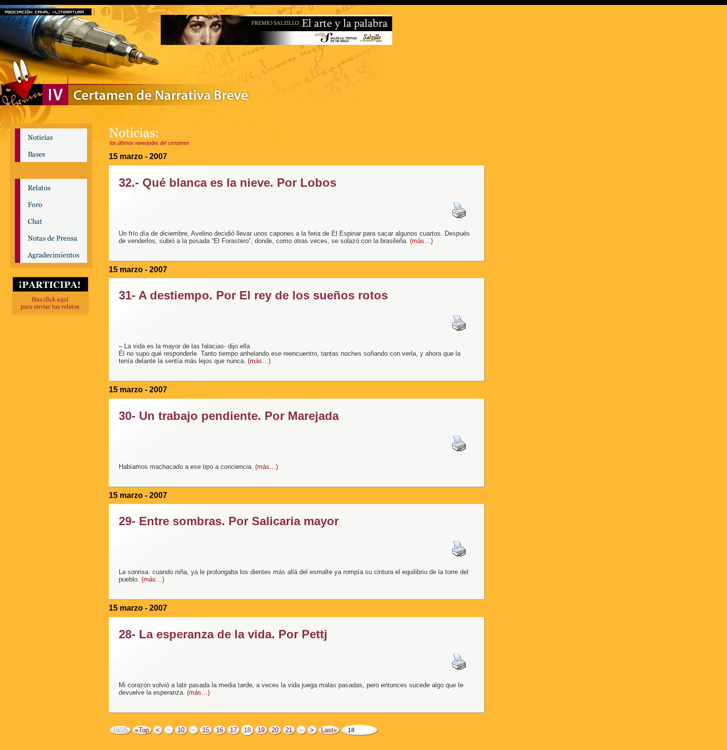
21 (288, 730)
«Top (142, 730)
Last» (329, 730)
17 (233, 730)
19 (261, 730)
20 (275, 730)
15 (205, 730)
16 (219, 730)
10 (181, 730)
